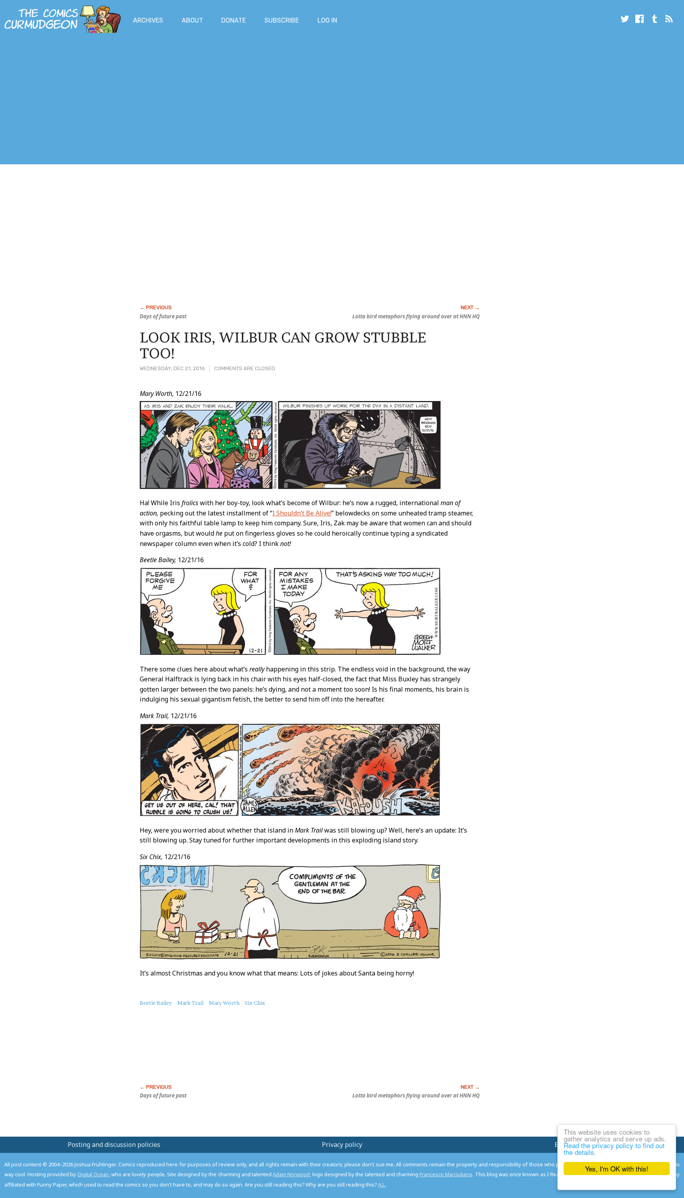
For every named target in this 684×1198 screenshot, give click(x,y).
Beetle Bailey (156, 1003)
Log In (327, 20)
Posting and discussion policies (114, 1144)
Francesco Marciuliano (446, 1174)
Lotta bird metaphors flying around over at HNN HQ (416, 316)
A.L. (382, 1184)
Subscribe (281, 20)
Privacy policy (342, 1144)
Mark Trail (190, 1003)
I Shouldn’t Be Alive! (301, 513)
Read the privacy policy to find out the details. (614, 1148)
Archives (148, 20)
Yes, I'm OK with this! (616, 1168)
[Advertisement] (144, 100)
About (192, 20)
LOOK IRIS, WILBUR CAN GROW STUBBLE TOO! (283, 345)
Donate (233, 20)
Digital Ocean (93, 1174)
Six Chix (255, 1003)
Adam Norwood (291, 1174)
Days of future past (163, 316)
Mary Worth (224, 1003)
